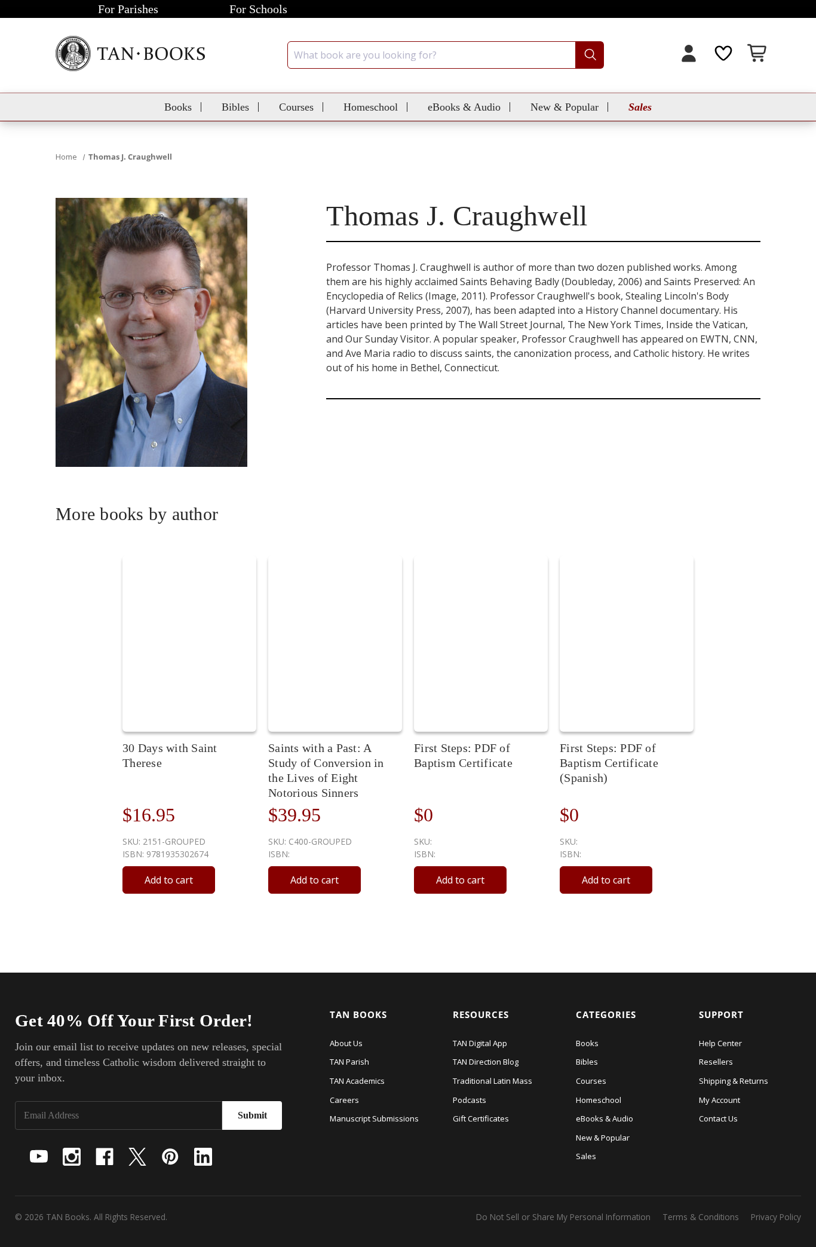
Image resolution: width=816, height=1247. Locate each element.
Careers (344, 1100)
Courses (296, 107)
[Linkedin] (203, 1157)
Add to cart (169, 880)
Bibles (235, 107)
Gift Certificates (481, 1118)
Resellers (716, 1061)
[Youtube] (39, 1157)
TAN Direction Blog (486, 1061)
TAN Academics (357, 1080)
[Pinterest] (170, 1157)
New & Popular (564, 107)
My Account (719, 1100)
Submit (252, 1115)
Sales (640, 107)
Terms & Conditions (700, 1216)
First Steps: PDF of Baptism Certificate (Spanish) (609, 762)
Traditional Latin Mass (492, 1080)
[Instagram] (72, 1157)
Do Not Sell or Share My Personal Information (563, 1216)
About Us (346, 1043)
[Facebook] (104, 1157)
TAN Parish (349, 1061)
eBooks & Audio (464, 107)
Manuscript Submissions (374, 1118)
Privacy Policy (776, 1216)
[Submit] (589, 55)
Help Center (720, 1043)
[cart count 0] (758, 54)
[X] (137, 1157)
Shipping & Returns (733, 1080)
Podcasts (469, 1100)
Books (178, 107)
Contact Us (718, 1118)
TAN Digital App (480, 1043)
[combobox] (445, 55)
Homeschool (370, 107)
